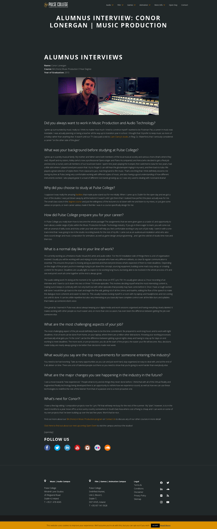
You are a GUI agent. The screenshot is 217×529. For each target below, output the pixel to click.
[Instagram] (161, 502)
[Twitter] (168, 483)
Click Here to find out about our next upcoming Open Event (70, 425)
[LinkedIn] (161, 489)
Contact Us (110, 419)
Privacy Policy (140, 495)
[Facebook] (161, 483)
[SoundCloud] (168, 489)
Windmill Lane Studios (54, 491)
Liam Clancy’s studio (119, 136)
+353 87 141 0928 (99, 505)
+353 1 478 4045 (53, 502)
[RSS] (168, 496)
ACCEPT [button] (155, 525)
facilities (79, 194)
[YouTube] (168, 502)
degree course (75, 201)
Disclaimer (138, 492)
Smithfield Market (96, 491)
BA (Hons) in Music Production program (84, 419)
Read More (165, 525)
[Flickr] (161, 496)
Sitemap (137, 499)
